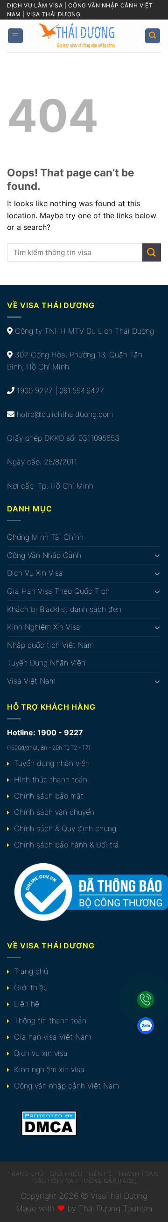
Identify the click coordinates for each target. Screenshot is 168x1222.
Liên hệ (26, 1003)
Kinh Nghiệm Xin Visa (43, 626)
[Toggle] (157, 555)
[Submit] (151, 252)
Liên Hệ (100, 1173)
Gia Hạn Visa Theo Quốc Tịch (58, 591)
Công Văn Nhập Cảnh (44, 555)
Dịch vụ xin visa (41, 1053)
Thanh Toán (138, 1173)
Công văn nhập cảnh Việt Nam (66, 1085)
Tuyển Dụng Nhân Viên (46, 662)
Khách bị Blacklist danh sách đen (64, 609)
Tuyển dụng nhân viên (52, 763)
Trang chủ (31, 971)
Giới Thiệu (66, 1173)
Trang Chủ (25, 1173)
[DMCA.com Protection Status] (49, 1123)
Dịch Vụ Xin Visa (35, 572)
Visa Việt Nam (31, 680)
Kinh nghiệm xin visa (49, 1069)
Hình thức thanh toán (50, 779)
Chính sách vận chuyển (54, 812)
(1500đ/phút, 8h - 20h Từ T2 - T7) (49, 747)
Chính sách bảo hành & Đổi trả (66, 844)
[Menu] (15, 36)
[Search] (153, 36)
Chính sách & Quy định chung (65, 828)
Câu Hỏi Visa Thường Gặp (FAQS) (85, 1180)
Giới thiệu (31, 987)
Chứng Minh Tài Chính (45, 537)
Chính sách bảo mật (49, 795)
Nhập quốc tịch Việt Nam (50, 645)
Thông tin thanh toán (50, 1020)
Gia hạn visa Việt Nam (52, 1036)
